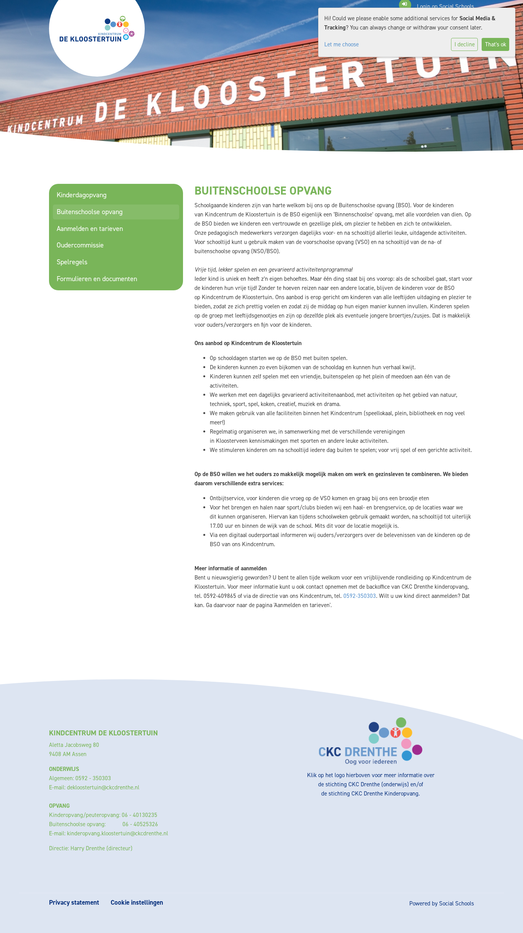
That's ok (495, 44)
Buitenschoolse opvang (90, 211)
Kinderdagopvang (81, 195)
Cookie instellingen (137, 902)
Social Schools (456, 903)
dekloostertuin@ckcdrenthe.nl (103, 787)
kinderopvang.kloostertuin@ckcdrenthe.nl (117, 833)
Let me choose (341, 44)
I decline (464, 44)
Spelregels (72, 262)
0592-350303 (359, 596)
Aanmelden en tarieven (90, 228)
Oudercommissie (80, 245)
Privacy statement (74, 902)
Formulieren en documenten (97, 278)
